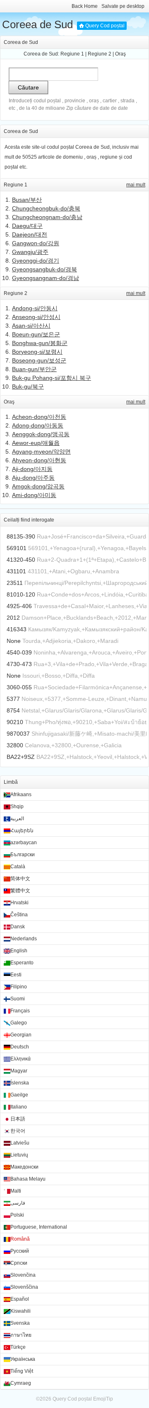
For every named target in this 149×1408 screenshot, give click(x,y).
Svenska (20, 1323)
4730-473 (19, 664)
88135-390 (21, 536)
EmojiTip (103, 1399)
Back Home (85, 6)
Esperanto (22, 963)
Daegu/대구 (27, 225)
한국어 (17, 1131)
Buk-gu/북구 (28, 386)
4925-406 (19, 606)
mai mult (135, 185)
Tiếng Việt (21, 1371)
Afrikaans (20, 794)
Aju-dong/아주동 (33, 477)
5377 (13, 699)
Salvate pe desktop (122, 6)
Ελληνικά (20, 1059)
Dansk (17, 927)
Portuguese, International (38, 1227)
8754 (13, 710)
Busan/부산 (27, 199)
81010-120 (21, 594)
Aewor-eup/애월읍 (36, 443)
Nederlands (23, 939)
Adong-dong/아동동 (37, 425)
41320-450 (21, 559)
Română (20, 1239)
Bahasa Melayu (28, 1179)
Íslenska (19, 1083)
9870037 (18, 733)
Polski (17, 1215)
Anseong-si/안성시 (36, 317)
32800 (15, 745)
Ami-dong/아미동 (34, 495)
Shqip (17, 806)
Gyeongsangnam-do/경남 (45, 278)
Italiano (18, 1107)
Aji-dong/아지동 (32, 469)
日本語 (17, 1119)
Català (17, 866)
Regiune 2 (99, 54)
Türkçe (18, 1347)
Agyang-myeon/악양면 (41, 451)
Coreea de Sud (37, 24)
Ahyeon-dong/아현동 (39, 460)
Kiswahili (20, 1311)
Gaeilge (19, 1095)
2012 (13, 617)
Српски (18, 1263)
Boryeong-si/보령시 (37, 351)
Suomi (17, 999)
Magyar (18, 1071)
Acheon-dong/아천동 (39, 416)
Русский (19, 1251)
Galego (18, 1023)
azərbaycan (23, 842)
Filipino (18, 987)
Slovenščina (24, 1287)
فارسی (17, 1203)
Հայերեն (22, 830)
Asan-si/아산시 (31, 325)
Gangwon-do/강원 (35, 243)
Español (19, 1299)
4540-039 (19, 652)
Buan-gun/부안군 (34, 369)
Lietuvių (19, 1155)
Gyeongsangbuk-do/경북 (44, 269)
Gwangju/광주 (30, 252)
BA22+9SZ (21, 757)
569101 (16, 548)
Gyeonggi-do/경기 (35, 260)
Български (22, 854)
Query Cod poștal (105, 26)
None (14, 641)
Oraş (120, 54)
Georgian (20, 1035)
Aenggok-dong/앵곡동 (41, 434)
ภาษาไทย (20, 1335)
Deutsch (19, 1047)
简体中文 (20, 879)
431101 (16, 571)
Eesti (16, 975)
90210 (15, 722)
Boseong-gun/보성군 (39, 360)
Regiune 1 (72, 54)
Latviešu (19, 1143)
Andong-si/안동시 (35, 308)
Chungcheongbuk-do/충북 (46, 208)
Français (20, 1011)
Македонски (24, 1167)
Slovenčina (23, 1275)
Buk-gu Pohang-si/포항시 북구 (51, 377)
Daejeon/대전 (29, 234)
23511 (15, 583)
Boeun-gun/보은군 (36, 334)
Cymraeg (20, 1383)
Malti (15, 1191)
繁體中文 (20, 891)
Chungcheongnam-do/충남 (47, 217)
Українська (22, 1359)
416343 (16, 629)
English (18, 951)
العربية (17, 818)
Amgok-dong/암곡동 (38, 486)
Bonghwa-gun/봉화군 (39, 343)
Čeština (19, 915)
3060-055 (19, 687)
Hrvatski (19, 903)
